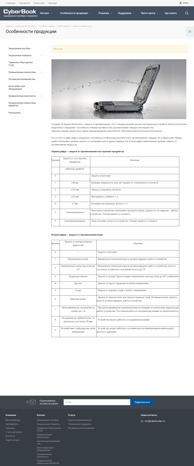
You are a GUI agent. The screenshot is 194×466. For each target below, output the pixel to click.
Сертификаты (12, 424)
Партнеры (10, 428)
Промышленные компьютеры (22, 72)
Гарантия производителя (80, 420)
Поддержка (125, 13)
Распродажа (14, 113)
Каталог (45, 13)
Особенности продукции (74, 13)
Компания (11, 415)
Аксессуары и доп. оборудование (17, 87)
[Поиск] (185, 13)
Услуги (71, 415)
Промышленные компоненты (22, 96)
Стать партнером (14, 432)
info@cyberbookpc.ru (155, 421)
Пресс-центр (148, 13)
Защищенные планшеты (20, 55)
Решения (104, 13)
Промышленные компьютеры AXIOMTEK (22, 104)
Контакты (10, 436)
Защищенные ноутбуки (19, 48)
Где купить (171, 13)
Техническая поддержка (79, 424)
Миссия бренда (13, 420)
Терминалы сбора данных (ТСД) (21, 63)
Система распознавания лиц (22, 79)
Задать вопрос (13, 440)
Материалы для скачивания (81, 428)
